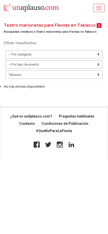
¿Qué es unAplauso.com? (31, 116)
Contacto (27, 124)
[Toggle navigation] (98, 8)
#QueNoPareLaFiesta (54, 131)
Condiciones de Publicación (64, 124)
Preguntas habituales (76, 116)
